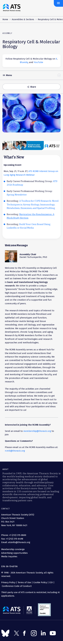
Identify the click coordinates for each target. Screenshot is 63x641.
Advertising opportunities (14, 553)
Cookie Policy (40, 582)
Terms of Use (24, 582)
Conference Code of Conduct (16, 586)
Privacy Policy (8, 582)
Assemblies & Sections (23, 19)
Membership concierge (13, 549)
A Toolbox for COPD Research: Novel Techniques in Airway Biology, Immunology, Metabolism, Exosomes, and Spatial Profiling (33, 204)
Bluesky (24, 62)
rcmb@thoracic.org (15, 450)
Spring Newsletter (17, 194)
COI (51, 582)
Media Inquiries (9, 556)
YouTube (38, 62)
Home (5, 19)
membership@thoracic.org (37, 431)
